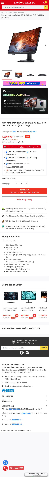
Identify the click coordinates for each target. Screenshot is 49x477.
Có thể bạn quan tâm (12, 284)
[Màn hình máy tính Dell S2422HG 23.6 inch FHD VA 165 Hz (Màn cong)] (24, 45)
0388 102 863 (26, 413)
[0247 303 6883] (5, 468)
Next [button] (45, 45)
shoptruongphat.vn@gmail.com (21, 386)
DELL (14, 132)
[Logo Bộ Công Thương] (8, 390)
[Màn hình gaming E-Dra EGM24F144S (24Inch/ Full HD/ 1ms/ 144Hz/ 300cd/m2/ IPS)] (11, 297)
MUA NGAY (24, 191)
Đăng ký (44, 347)
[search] (46, 7)
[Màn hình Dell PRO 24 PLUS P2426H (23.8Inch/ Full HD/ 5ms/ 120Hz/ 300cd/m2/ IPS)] (29, 297)
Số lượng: (6, 184)
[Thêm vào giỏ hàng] (16, 315)
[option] (24, 45)
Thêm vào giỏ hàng (24, 200)
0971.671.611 (17, 424)
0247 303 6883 (21, 382)
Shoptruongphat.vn (24, 430)
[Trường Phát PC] (24, 2)
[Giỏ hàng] (44, 2)
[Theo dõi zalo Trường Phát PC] (27, 352)
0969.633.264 (17, 420)
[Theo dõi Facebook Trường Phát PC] (22, 352)
